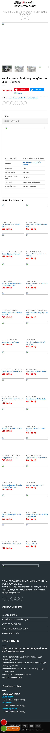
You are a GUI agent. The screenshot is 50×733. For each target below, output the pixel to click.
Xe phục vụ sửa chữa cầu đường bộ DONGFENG (37, 515)
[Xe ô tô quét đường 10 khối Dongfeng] (37, 330)
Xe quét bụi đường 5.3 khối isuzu (11, 225)
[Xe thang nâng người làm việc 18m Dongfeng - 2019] (13, 473)
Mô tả (6, 116)
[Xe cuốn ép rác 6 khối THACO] (37, 359)
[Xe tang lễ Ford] (37, 531)
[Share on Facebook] (8, 103)
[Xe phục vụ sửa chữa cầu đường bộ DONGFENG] (37, 502)
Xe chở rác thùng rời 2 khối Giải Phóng (12, 400)
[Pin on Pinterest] (21, 103)
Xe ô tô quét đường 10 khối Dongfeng (35, 343)
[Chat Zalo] (37, 90)
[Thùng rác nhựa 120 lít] (13, 445)
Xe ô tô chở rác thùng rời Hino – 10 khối (37, 255)
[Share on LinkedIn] (25, 103)
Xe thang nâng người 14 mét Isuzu (11, 515)
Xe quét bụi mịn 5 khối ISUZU (36, 399)
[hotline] (21, 90)
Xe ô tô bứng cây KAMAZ (34, 485)
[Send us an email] (17, 599)
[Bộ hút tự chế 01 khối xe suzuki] (37, 445)
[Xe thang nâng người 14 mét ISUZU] (37, 416)
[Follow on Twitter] (13, 599)
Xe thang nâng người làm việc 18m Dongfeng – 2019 (12, 486)
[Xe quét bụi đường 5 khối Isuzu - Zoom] (37, 271)
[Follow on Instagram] (9, 599)
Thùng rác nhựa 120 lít (9, 458)
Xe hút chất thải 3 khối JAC (11, 254)
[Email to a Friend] (16, 103)
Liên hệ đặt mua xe (11, 121)
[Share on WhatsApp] (4, 103)
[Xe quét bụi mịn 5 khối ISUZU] (37, 386)
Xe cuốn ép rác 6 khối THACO (36, 371)
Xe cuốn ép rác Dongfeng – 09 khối (36, 225)
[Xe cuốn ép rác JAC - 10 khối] (13, 416)
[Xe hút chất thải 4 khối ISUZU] (13, 359)
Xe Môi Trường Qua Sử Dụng (28, 98)
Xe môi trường (23, 12)
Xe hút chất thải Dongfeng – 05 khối (37, 314)
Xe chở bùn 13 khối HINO (10, 342)
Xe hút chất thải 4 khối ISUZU (12, 371)
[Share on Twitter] (12, 103)
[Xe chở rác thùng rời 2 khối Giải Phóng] (13, 386)
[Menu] (3, 4)
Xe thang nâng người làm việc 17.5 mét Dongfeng (12, 284)
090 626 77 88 (9, 700)
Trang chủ (8, 12)
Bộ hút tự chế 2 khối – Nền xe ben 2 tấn (12, 314)
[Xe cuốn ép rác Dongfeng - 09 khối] (37, 212)
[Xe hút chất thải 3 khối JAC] (13, 241)
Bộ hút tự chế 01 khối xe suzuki (36, 458)
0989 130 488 (9, 706)
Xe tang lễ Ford (31, 544)
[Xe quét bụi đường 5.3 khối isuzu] (13, 212)
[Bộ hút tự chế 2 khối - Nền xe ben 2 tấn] (13, 300)
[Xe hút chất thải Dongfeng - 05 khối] (37, 300)
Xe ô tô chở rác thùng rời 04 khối (11, 545)
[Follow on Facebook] (4, 599)
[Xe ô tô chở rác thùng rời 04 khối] (13, 531)
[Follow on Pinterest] (21, 599)
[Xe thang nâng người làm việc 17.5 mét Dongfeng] (13, 271)
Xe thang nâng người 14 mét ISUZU (36, 429)
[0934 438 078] (3, 728)
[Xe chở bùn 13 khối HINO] (13, 330)
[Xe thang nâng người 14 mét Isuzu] (13, 502)
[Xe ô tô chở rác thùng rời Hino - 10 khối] (37, 241)
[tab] (25, 116)
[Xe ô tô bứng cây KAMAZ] (37, 473)
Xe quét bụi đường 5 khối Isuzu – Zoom (36, 284)
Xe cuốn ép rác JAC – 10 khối (12, 428)
